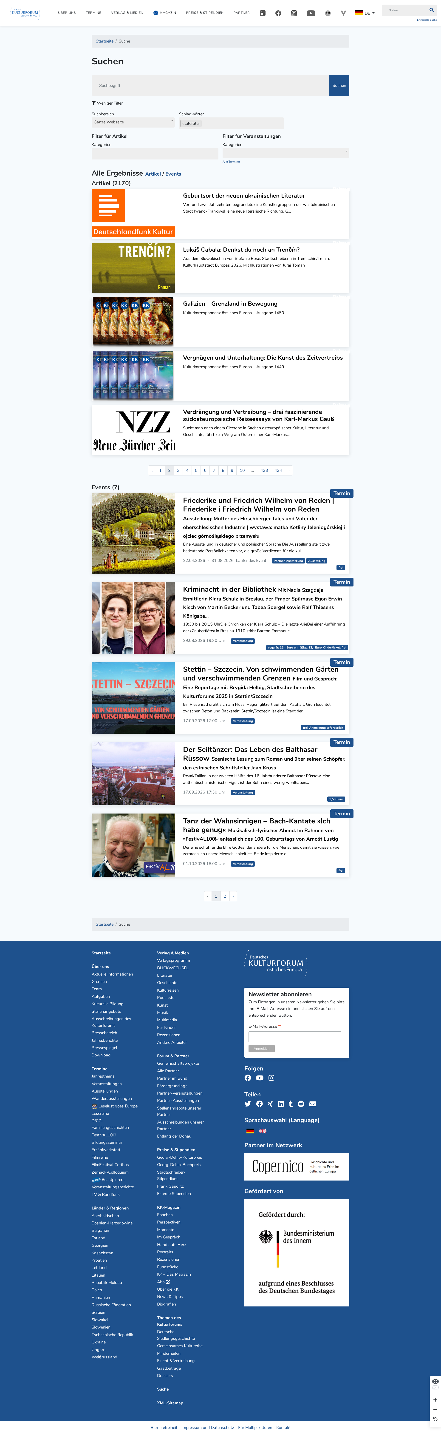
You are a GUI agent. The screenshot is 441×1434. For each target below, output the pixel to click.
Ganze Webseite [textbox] (109, 122)
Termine (93, 13)
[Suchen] (431, 10)
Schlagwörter (191, 114)
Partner (242, 13)
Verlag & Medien (127, 13)
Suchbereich (108, 118)
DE (367, 13)
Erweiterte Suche (427, 20)
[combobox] (133, 122)
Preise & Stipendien (205, 13)
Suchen (339, 85)
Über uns (67, 13)
